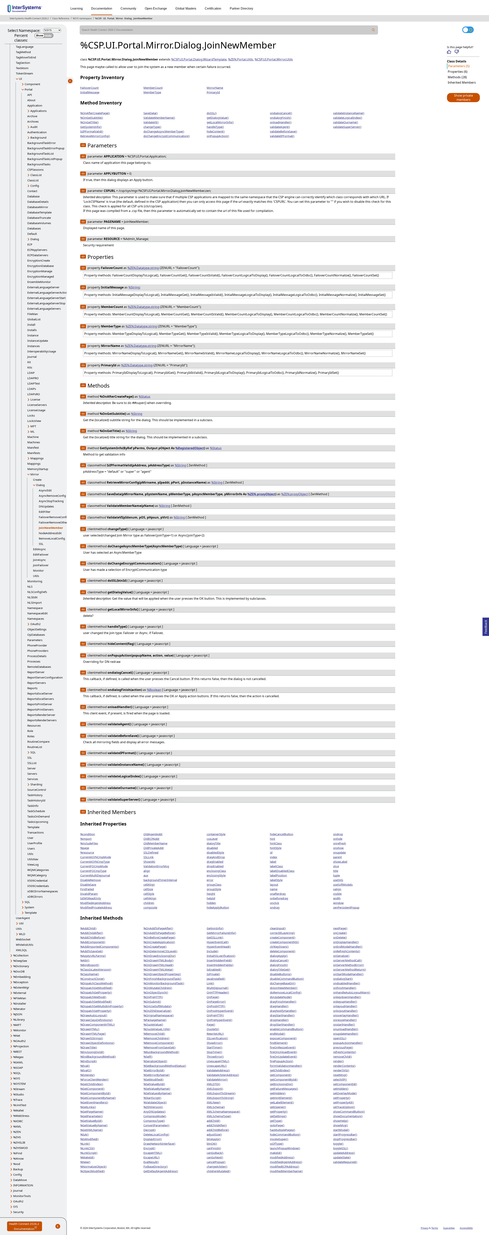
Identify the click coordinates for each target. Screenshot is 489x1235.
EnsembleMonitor (39, 282)
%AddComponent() (92, 942)
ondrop (338, 834)
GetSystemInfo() (91, 127)
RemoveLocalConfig (52, 538)
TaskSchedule (36, 811)
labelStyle (276, 880)
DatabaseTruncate (39, 218)
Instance (32, 335)
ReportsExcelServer (40, 693)
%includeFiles (89, 843)
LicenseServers (37, 405)
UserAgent (23, 918)
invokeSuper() (279, 1139)
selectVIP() (340, 1079)
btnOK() (212, 1143)
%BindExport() (89, 965)
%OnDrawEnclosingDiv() (159, 956)
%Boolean (154, 690)
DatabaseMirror (37, 207)
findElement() (279, 1043)
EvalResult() (151, 1162)
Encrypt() (149, 1148)
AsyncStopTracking (51, 501)
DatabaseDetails (38, 202)
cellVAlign (149, 898)
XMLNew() (213, 1102)
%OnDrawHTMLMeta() (158, 969)
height (211, 894)
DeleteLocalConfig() (156, 1134)
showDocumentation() (348, 1116)
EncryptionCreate (38, 260)
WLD (22, 934)
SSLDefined (150, 852)
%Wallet (18, 1110)
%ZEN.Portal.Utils (240, 59)
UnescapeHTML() (218, 1061)
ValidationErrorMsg (156, 866)
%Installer (19, 1003)
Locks (31, 415)
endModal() (277, 1033)
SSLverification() (217, 1038)
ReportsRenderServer (41, 715)
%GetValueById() (91, 1121)
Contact (32, 191)
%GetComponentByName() (98, 1098)
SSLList (31, 763)
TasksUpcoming (37, 822)
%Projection (21, 1046)
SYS (15, 1206)
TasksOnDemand (38, 816)
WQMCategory (37, 875)
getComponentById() (284, 1079)
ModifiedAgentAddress (95, 903)
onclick (274, 903)
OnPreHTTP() (215, 1015)
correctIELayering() (282, 933)
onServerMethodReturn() (349, 969)
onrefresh (339, 843)
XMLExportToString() (220, 1098)
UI (104, 18)
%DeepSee (20, 961)
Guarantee (449, 1228)
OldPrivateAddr (153, 848)
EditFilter (44, 512)
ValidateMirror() (217, 1079)
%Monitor (19, 1030)
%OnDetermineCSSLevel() (160, 951)
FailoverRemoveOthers (54, 522)
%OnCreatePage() (155, 946)
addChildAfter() (217, 1125)
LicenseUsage (36, 410)
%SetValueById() (154, 1084)
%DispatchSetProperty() (95, 1011)
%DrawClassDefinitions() (96, 1020)
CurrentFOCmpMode (94, 866)
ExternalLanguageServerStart (46, 298)
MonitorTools (22, 1196)
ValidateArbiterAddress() (223, 1075)
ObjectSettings (36, 629)
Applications (38, 111)
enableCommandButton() (286, 1029)
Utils (36, 576)
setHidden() (340, 1088)
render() (338, 1061)
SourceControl (36, 790)
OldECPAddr (151, 839)
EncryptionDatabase (40, 266)
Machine (33, 437)
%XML (17, 1126)
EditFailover (41, 554)
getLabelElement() (282, 1102)
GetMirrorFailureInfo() (221, 933)
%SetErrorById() (153, 1070)
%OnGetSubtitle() (91, 118)
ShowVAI (149, 861)
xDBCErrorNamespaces (42, 891)
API (29, 95)
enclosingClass (216, 871)
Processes (33, 661)
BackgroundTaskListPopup (44, 159)
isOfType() (276, 1143)
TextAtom (22, 68)
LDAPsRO (33, 394)
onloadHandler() (280, 122)
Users (31, 848)
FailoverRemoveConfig (54, 517)
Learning (76, 8)
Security (18, 1212)
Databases (34, 228)
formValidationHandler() (286, 1066)
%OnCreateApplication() (159, 942)
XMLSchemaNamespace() (223, 1111)
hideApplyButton (218, 907)
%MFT (17, 1025)
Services (32, 779)
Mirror (119, 18)
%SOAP (18, 1067)
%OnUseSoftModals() (157, 1006)
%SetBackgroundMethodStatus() (164, 1066)
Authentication (37, 132)
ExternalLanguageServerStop (46, 303)
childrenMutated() (218, 1171)
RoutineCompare (38, 741)
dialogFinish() (279, 965)
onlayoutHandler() (345, 1006)
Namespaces (35, 618)
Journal (32, 357)
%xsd (16, 1164)
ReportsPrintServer (39, 704)
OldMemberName (155, 843)
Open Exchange (156, 8)
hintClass (276, 843)
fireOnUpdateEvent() (283, 1056)
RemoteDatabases (39, 667)
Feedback (486, 626)
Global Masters (185, 8)
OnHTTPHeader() (218, 992)
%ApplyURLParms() (93, 956)
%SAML (18, 1062)
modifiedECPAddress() (284, 1166)
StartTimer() (214, 1047)
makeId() (276, 1153)
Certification (213, 8)
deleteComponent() (282, 951)
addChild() (213, 1121)
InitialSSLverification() (221, 956)
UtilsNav (32, 859)
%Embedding (22, 977)
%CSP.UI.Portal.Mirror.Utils (274, 59)
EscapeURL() (151, 1157)
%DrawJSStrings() (91, 1038)
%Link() (85, 1143)
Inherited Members (462, 82)
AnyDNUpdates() (154, 1111)
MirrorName (215, 88)
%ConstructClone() (92, 979)
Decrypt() (149, 1130)
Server (31, 768)
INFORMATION (23, 1185)
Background (38, 137)
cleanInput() (278, 928)
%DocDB (19, 971)
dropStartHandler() (282, 1024)
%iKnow (18, 1158)
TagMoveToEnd (26, 57)
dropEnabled (215, 866)
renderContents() (344, 1066)
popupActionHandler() (348, 1043)
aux (145, 875)
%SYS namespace (82, 18)
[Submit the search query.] (373, 30)
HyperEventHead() (219, 946)
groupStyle (214, 889)
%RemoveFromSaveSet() (159, 1047)
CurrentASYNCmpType (95, 861)
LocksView (34, 421)
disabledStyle (215, 852)
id (271, 852)
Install (31, 324)
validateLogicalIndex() (347, 118)
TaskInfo (32, 806)
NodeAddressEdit (50, 533)
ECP (29, 244)
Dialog (128, 18)
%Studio (18, 1094)
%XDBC (18, 1121)
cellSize (148, 889)
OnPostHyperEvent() (220, 1011)
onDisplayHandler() (346, 942)
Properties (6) (457, 71)
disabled (212, 848)
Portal (110, 18)
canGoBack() (215, 1153)
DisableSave (88, 884)
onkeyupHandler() (345, 1001)
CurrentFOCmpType (93, 871)
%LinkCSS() (87, 1148)
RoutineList (34, 747)
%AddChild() (88, 928)
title (335, 871)
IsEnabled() (214, 969)
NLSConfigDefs (37, 592)
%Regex (18, 1057)
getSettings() (278, 1116)
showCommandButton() (349, 1111)
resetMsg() (340, 1075)
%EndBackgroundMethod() (98, 1056)
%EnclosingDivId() (92, 1052)
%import (85, 839)
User (30, 838)
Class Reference (60, 18)
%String (134, 287)
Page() (211, 1024)
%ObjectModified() (92, 1171)
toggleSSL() (340, 1148)
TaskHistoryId (36, 800)
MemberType (152, 92)
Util (21, 923)
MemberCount (153, 88)
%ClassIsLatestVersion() (95, 969)
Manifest (33, 447)
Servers (32, 773)
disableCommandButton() (287, 979)
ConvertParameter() (156, 1125)
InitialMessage (89, 92)
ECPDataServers (37, 255)
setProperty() (341, 1098)
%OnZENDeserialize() (157, 1011)
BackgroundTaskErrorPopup (45, 148)
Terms (434, 1228)
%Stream (19, 1089)
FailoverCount (89, 88)
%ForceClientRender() (94, 1079)
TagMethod (23, 52)
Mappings (37, 458)
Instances (33, 346)
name (273, 889)
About (31, 100)
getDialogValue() (218, 118)
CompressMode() (154, 1116)
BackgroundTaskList (40, 153)
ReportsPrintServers (40, 709)
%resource (87, 852)
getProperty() (278, 1111)
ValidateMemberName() (159, 118)
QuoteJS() (213, 1029)
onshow (338, 848)
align (146, 871)
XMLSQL (21, 950)
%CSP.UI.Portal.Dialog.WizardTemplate (199, 59)
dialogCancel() (279, 960)
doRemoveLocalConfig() (285, 992)
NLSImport (34, 602)
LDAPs (31, 389)
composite (150, 907)
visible (337, 894)
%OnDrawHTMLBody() (158, 960)
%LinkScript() (88, 1153)
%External (19, 993)
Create (37, 479)
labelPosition (278, 875)
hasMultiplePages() (282, 1130)
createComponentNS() (284, 942)
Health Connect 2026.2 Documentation (25, 1226)
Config (34, 185)
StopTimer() (214, 1052)
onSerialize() (341, 956)
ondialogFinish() (280, 118)
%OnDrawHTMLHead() (158, 965)
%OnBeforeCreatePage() (159, 937)
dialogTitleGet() (280, 969)
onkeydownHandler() (347, 997)
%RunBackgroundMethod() (161, 1052)
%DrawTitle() (88, 1047)
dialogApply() (279, 956)
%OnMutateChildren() (157, 988)
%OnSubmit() (152, 1001)
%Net (16, 1035)
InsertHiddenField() (219, 960)
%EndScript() (88, 1061)
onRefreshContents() (346, 951)
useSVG (338, 880)
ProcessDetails (36, 656)
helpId (211, 898)
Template (33, 827)
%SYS (16, 1078)
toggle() (338, 1143)
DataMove (20, 1180)
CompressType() (154, 1121)
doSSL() (212, 113)
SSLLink (148, 857)
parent (337, 857)
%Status (144, 396)
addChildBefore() (218, 1130)
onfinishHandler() (344, 988)
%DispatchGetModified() (96, 988)
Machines (33, 442)
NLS (29, 586)
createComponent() (282, 937)
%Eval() (85, 1066)
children (148, 903)
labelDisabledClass (282, 871)
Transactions (35, 832)
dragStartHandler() (282, 1015)
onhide (337, 839)
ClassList (36, 175)
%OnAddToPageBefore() (159, 933)
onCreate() (340, 933)
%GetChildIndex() (91, 1084)
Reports (32, 688)
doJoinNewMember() (283, 988)
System (29, 907)
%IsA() (84, 1134)
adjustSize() (214, 1134)
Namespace (35, 608)
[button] (463, 97)
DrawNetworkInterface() (159, 1143)
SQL (33, 752)
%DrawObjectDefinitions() (97, 1043)
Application (34, 105)
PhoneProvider (37, 645)
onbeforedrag (279, 898)
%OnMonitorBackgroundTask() (163, 983)
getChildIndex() (280, 1070)
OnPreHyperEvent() (219, 1020)
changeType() (152, 127)
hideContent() (216, 131)
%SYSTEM (19, 1084)
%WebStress (21, 1116)
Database (33, 196)
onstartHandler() (344, 1024)
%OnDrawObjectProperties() (162, 974)
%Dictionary (21, 966)
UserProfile (34, 843)
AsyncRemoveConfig (52, 496)
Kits (29, 367)
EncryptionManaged (40, 276)
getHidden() (278, 1093)
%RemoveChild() (154, 1033)
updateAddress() (344, 1153)
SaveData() (150, 113)
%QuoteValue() (153, 1024)
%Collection (20, 955)
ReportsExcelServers (40, 699)
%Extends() (87, 1075)
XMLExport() (215, 1088)
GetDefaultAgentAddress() (160, 1171)
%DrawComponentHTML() (97, 1024)
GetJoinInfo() (215, 928)
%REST (17, 1051)
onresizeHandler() (345, 1020)
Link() (210, 983)
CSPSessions (35, 169)
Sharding (36, 784)
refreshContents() (344, 1052)
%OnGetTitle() (89, 122)
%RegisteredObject (189, 448)
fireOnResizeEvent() (283, 1047)
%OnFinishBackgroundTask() (162, 979)
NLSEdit (32, 597)
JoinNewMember (142, 18)
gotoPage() (277, 1125)
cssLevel (212, 839)
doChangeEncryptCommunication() (166, 136)
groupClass (214, 884)
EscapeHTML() (152, 1153)
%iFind (17, 1153)
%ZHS (17, 1137)
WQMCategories (38, 870)
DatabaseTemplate (39, 212)
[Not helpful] (457, 52)
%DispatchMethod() (93, 997)
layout (274, 884)
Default (32, 234)
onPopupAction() (218, 136)
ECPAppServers (37, 250)
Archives (33, 121)
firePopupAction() (281, 1061)
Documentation (101, 8)
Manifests (33, 453)
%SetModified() (153, 1079)
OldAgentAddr (153, 834)
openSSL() (339, 1038)
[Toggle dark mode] (468, 30)
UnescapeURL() (217, 1066)
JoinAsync (39, 560)
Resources (34, 725)
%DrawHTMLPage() (93, 1033)
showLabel (340, 861)
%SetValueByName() (156, 1088)
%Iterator (19, 1009)
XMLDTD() (213, 1084)
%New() (85, 1162)
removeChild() (342, 1056)
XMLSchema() (216, 1107)
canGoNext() (215, 1157)
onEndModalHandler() (347, 946)
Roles (30, 736)
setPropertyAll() (343, 1102)
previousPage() (343, 1047)
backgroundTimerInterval (160, 880)
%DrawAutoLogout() (93, 1015)
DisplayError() (152, 1139)
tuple (336, 875)
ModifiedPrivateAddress (96, 907)
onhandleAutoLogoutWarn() (351, 992)
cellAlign (149, 884)
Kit (29, 362)
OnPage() (213, 997)
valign (337, 889)
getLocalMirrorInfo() (220, 122)
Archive (32, 116)
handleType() (215, 127)
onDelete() (340, 937)
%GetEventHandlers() (94, 1102)
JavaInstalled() (216, 979)
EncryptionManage (39, 271)
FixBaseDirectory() (155, 1166)
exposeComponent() (283, 1038)
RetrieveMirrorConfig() (95, 136)
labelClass (276, 866)
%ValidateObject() (155, 1102)
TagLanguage (24, 46)
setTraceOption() (344, 1107)
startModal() (341, 1130)
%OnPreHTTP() (153, 997)
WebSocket (23, 939)
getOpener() (278, 1107)
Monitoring (34, 581)
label (273, 861)
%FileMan (19, 998)
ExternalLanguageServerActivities (49, 292)
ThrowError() (215, 1056)
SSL (41, 544)
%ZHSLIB (19, 1142)
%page (84, 848)
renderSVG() (341, 1070)
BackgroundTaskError (41, 143)
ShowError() (215, 1043)
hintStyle (275, 848)
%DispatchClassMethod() (96, 983)
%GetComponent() (92, 1088)
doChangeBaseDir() (283, 983)
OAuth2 (35, 624)
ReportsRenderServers (42, 720)
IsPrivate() (213, 974)
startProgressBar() (345, 1134)
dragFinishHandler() (283, 1001)
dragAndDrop (216, 857)
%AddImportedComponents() (99, 946)
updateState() (342, 1157)
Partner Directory (241, 8)
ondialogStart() (343, 979)
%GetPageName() (91, 1111)
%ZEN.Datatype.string (143, 268)
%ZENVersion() (153, 1107)
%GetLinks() (88, 1107)
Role (30, 731)
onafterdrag (278, 894)
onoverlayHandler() (346, 1015)
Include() (212, 951)
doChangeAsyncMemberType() (163, 131)
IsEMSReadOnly (90, 898)
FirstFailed (87, 889)
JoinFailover (41, 565)
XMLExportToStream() (221, 1093)
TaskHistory (35, 795)
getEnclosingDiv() (281, 1084)
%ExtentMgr (21, 987)
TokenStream (24, 73)
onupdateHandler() (345, 1033)
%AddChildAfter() (91, 933)
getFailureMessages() (284, 1088)
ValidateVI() (151, 122)
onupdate (339, 852)
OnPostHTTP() (216, 1006)
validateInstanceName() (348, 113)
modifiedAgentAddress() (286, 1162)
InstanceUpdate (37, 340)
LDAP (31, 373)
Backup (18, 1169)
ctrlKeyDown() (279, 946)
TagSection (23, 63)
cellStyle (148, 894)
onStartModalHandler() (348, 974)
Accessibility (466, 1228)
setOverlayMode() (345, 1093)
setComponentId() (345, 1084)
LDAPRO (33, 378)
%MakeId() (87, 1157)
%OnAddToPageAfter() (158, 928)
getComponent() (280, 1075)
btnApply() (214, 1139)
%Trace (17, 1100)
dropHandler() (279, 1020)
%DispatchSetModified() (96, 1001)
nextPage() (340, 928)
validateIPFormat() (282, 136)
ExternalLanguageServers (44, 308)
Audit (33, 127)
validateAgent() (280, 127)
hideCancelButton (281, 834)
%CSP (98, 18)
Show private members (463, 97)
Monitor (38, 570)
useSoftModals (343, 884)
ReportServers (36, 683)
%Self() (147, 1056)
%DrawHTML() (89, 1029)
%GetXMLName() (91, 1130)
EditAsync (39, 549)
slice (336, 866)
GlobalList (33, 319)
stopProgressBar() (345, 1139)
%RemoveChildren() (156, 1038)
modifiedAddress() (282, 1157)
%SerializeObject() (155, 1061)
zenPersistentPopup (346, 907)
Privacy (424, 1228)
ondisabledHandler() (346, 983)
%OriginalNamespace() (158, 1015)
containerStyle (216, 834)
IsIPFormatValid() (91, 131)
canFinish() (214, 1148)
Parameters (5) (459, 66)
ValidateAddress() (218, 1070)
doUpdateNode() (281, 997)
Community (128, 8)
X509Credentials (38, 886)
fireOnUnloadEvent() (283, 1052)
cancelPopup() (216, 1162)
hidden (211, 903)
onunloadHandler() (345, 1029)
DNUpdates (46, 506)
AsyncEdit (45, 490)
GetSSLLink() (215, 937)
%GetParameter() (91, 1116)
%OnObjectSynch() (155, 992)
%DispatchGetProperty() (96, 992)
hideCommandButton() (285, 1134)
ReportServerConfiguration (45, 677)
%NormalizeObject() (93, 1166)
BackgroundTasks (38, 164)
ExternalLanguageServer (43, 287)
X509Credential (37, 880)
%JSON (17, 1014)
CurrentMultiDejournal (95, 875)
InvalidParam (89, 894)
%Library (19, 1019)
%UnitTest (19, 1105)
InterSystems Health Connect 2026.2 (29, 18)
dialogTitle (213, 843)
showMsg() (340, 1125)
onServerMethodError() (348, 965)
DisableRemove (90, 880)
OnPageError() (216, 1001)
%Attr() (84, 960)
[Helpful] (449, 52)
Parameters (34, 640)
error (210, 880)
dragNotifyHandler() (283, 1011)
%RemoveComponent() (158, 1043)
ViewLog (33, 864)
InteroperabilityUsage (41, 351)
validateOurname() (345, 122)
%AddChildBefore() (92, 937)
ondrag (274, 907)
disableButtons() (280, 974)
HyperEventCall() (218, 942)
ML (32, 431)
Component (32, 84)
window (338, 903)
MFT (33, 426)
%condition (87, 834)
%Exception (20, 982)
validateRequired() (345, 1162)
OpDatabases (36, 634)
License (35, 399)
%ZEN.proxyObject (261, 494)
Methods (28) (457, 77)
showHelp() (340, 1121)
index (273, 857)
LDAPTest (33, 383)
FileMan (32, 314)
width (337, 898)
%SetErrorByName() (156, 1075)
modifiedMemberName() (286, 1171)
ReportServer (36, 672)
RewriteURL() (215, 1033)
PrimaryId (213, 92)
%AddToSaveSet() (91, 951)
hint (272, 839)
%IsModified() (89, 1139)
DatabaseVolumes (39, 223)
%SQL (17, 1073)
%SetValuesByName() (157, 1093)
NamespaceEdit (37, 613)
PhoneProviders (37, 651)
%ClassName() (89, 974)
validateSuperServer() (347, 127)
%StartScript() (152, 1098)
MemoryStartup (37, 469)
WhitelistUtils (24, 945)
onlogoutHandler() (345, 1011)
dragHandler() (279, 1006)
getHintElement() (281, 1098)
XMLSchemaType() (219, 1116)
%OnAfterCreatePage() (95, 113)
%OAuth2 (19, 1041)
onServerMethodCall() (347, 960)
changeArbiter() (217, 1166)
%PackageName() (154, 1020)
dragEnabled (215, 861)
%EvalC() (85, 1070)
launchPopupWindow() (285, 1148)
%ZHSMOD (20, 1148)
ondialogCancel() (281, 113)
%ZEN (17, 1132)
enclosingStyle (216, 875)
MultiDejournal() (217, 988)
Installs (32, 330)
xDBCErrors (35, 896)
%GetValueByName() (94, 1125)
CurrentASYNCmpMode (95, 857)
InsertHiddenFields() (220, 965)
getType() (276, 1121)
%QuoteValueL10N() (156, 1029)
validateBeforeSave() (283, 131)
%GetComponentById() (95, 1093)
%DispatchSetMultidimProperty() (101, 1006)
